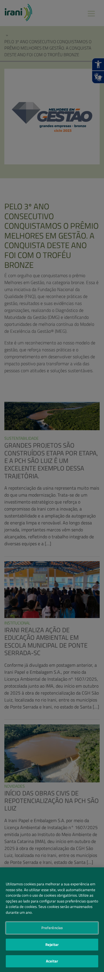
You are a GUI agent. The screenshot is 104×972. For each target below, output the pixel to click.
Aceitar (52, 961)
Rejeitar (52, 944)
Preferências (52, 928)
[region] (52, 919)
